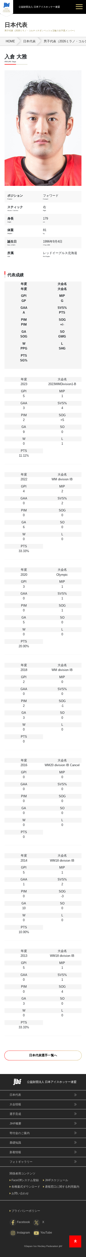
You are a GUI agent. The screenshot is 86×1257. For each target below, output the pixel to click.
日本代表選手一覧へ (43, 1055)
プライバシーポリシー (25, 1211)
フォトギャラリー (21, 1161)
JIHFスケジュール (56, 1180)
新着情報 (15, 1152)
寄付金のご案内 (20, 1133)
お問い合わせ (20, 1193)
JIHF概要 (15, 1123)
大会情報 (15, 1104)
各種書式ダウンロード (25, 1186)
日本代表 (15, 1094)
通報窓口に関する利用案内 (62, 1186)
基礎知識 (15, 1142)
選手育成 (15, 1114)
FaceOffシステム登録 (25, 1180)
